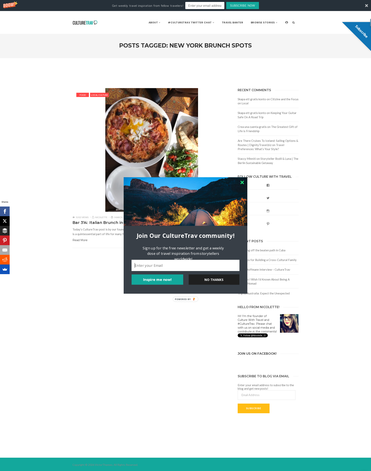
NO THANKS (213, 279)
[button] (185, 235)
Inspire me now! (157, 279)
